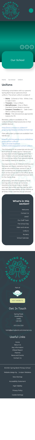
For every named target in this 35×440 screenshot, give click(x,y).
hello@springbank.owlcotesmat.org (19, 330)
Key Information (17, 347)
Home (4, 80)
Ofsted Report (17, 350)
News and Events (17, 355)
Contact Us (17, 358)
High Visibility (17, 386)
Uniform (20, 80)
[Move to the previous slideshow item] (27, 47)
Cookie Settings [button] (17, 395)
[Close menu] (31, 10)
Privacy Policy (17, 390)
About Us (17, 345)
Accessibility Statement (17, 381)
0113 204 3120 (19, 325)
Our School (11, 80)
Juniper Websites (25, 372)
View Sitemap (17, 377)
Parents (17, 353)
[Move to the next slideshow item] (32, 47)
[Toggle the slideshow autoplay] (22, 47)
